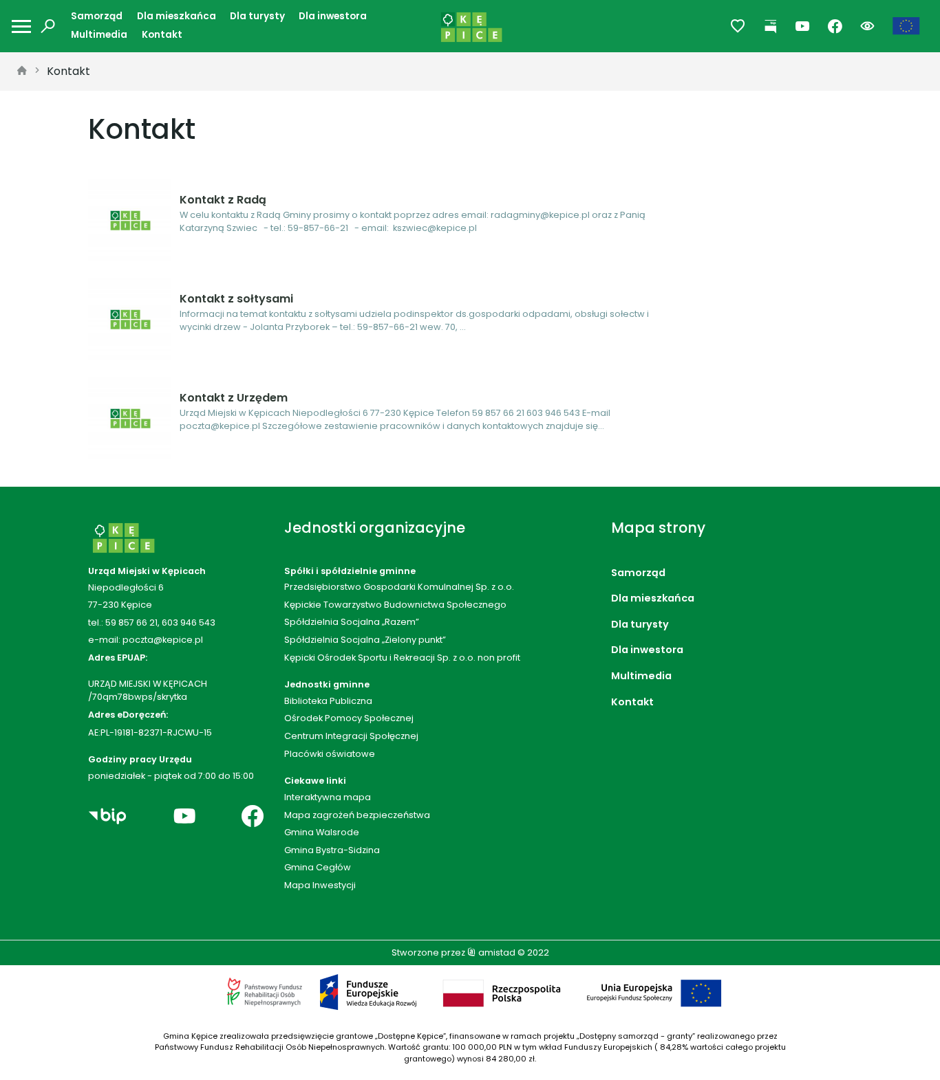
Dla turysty (257, 16)
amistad (495, 952)
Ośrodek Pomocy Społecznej (349, 718)
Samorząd (96, 16)
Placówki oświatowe (329, 754)
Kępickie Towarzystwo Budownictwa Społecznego (395, 604)
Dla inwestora (333, 16)
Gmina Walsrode (321, 832)
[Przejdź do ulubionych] (738, 26)
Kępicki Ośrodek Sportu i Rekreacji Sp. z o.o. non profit (402, 657)
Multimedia (99, 34)
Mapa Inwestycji (320, 885)
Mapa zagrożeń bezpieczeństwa (357, 815)
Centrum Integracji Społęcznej (351, 736)
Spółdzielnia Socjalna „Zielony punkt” (365, 640)
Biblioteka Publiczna (328, 701)
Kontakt (162, 34)
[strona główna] (22, 71)
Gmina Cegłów (317, 867)
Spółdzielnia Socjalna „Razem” (351, 622)
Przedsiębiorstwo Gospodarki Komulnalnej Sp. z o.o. (399, 587)
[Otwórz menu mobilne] (21, 26)
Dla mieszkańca (176, 16)
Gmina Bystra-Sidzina (332, 850)
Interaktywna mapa (327, 797)
